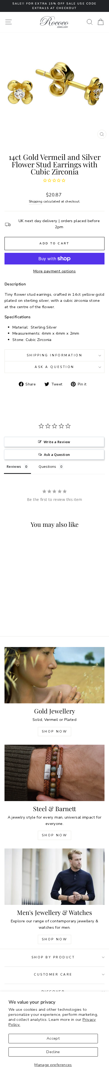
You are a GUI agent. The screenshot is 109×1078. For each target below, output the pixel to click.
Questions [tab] (47, 466)
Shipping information (55, 355)
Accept (53, 1038)
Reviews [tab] (14, 466)
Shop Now (54, 731)
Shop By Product (53, 957)
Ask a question (54, 367)
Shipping (36, 201)
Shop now (54, 835)
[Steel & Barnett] (54, 773)
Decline (53, 1051)
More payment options (54, 271)
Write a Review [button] (57, 441)
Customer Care (53, 974)
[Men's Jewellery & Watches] (54, 876)
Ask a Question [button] (57, 454)
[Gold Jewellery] (54, 675)
